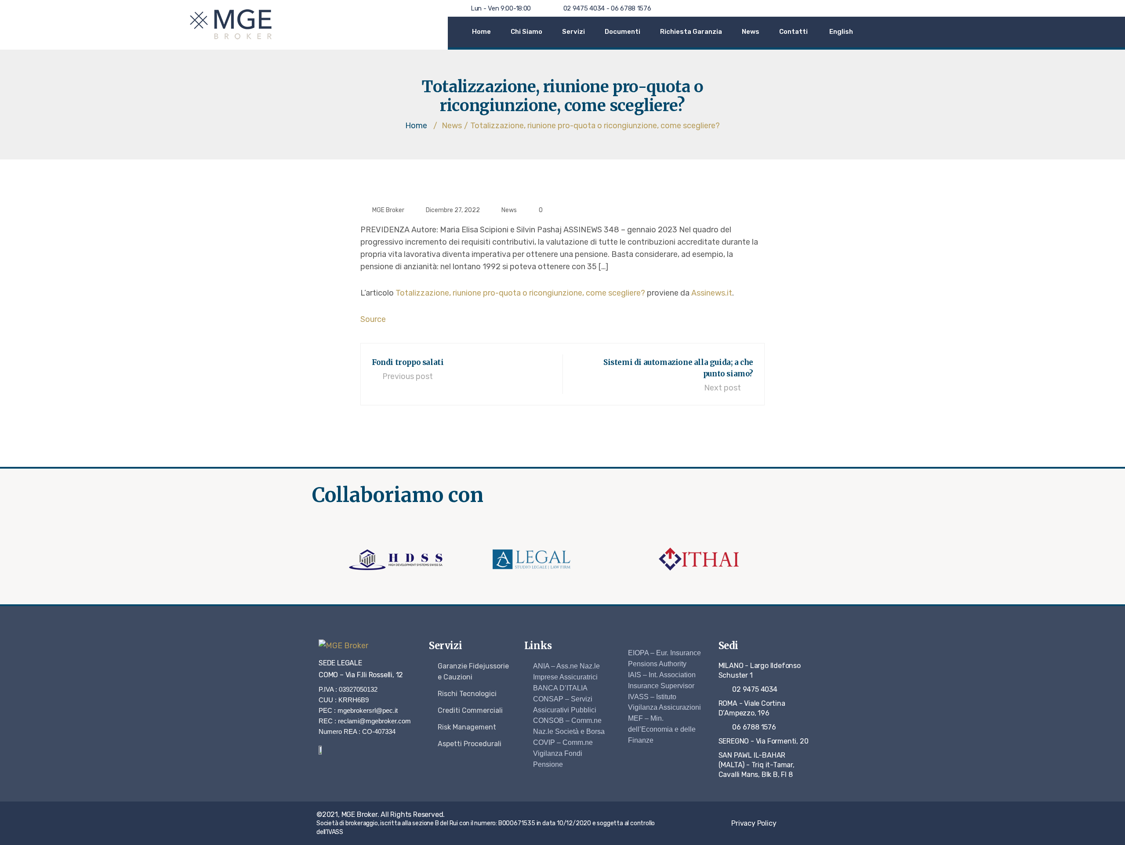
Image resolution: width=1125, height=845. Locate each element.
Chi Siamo (526, 32)
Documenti (622, 32)
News (750, 32)
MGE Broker (388, 210)
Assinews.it (711, 293)
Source (373, 319)
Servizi (573, 32)
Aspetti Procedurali (469, 744)
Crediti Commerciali (470, 710)
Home (481, 32)
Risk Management (467, 727)
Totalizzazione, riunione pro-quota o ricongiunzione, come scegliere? (520, 293)
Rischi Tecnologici (467, 694)
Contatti (793, 32)
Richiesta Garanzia (691, 32)
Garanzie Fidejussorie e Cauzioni (473, 671)
